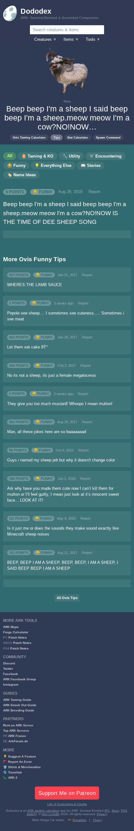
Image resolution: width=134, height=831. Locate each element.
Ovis (67, 101)
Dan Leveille (51, 814)
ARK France (17, 736)
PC (107, 810)
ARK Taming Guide (17, 699)
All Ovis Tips (67, 598)
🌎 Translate (12, 772)
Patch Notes (17, 637)
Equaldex (79, 820)
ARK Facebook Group (19, 679)
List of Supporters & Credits (67, 804)
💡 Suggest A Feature (19, 756)
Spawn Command (108, 137)
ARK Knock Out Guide (19, 705)
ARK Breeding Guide (18, 710)
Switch (31, 814)
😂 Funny (43, 192)
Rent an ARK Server (18, 725)
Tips (57, 137)
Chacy (97, 820)
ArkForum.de (18, 741)
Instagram (10, 684)
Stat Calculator (77, 137)
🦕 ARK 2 (10, 777)
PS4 (124, 810)
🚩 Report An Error (17, 761)
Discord (9, 663)
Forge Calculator (15, 632)
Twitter (8, 668)
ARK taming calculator (43, 810)
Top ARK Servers (16, 730)
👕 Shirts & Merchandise (22, 767)
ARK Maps (11, 627)
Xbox (115, 810)
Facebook (10, 674)
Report (94, 192)
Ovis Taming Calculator (29, 137)
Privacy (102, 814)
